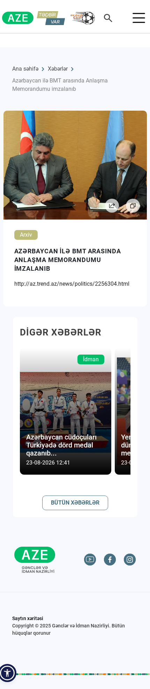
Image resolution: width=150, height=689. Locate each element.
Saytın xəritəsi (27, 618)
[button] (7, 673)
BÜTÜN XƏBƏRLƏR (75, 502)
